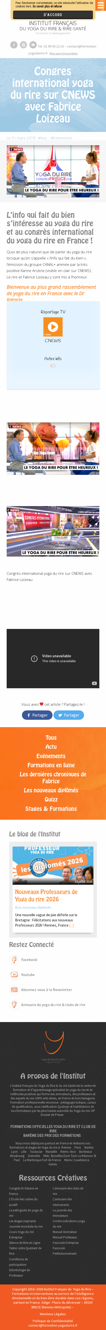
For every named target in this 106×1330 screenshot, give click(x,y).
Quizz (51, 799)
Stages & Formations (51, 809)
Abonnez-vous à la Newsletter (46, 989)
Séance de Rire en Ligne (24, 1243)
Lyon (14, 1152)
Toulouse (36, 1152)
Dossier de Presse (52, 1115)
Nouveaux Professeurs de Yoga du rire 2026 (46, 895)
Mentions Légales (53, 1314)
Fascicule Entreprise (66, 1243)
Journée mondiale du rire (26, 1226)
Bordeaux (85, 1152)
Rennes (66, 1147)
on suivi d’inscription (64, 53)
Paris (77, 1147)
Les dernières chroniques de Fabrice (53, 778)
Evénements (62, 138)
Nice (73, 1152)
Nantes (88, 1147)
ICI (52, 366)
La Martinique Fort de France (42, 1160)
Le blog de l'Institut (34, 834)
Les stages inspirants (22, 1221)
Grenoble (34, 1156)
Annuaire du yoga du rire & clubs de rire (53, 1004)
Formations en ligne (51, 765)
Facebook (29, 959)
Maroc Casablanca (76, 1160)
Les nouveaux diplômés (51, 790)
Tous (51, 737)
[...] (71, 925)
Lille (23, 1152)
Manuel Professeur (65, 1237)
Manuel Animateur (65, 1232)
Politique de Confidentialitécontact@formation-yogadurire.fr (53, 1323)
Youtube (28, 974)
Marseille (51, 1152)
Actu (43, 138)
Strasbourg (17, 1156)
